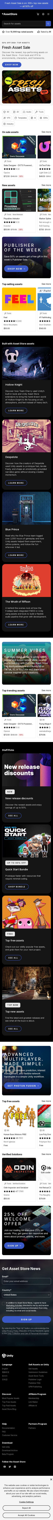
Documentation (8, 1428)
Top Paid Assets (9, 1405)
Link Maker (33, 1402)
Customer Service (9, 1435)
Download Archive (10, 1450)
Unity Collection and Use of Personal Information (27, 1333)
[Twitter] (9, 1466)
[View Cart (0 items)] (38, 14)
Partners (32, 1428)
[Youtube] (4, 1466)
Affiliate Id (33, 1405)
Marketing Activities (14, 1305)
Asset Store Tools (36, 1376)
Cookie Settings (26, 1502)
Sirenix (7, 1195)
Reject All (26, 1508)
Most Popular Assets (10, 1398)
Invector (7, 226)
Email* (5, 1276)
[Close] (51, 1479)
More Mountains (10, 325)
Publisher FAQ (34, 1383)
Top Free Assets (9, 1402)
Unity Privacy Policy (10, 1331)
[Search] (48, 23)
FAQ (4, 1432)
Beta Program (8, 1454)
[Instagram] (14, 1466)
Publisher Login (35, 1379)
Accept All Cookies (26, 1515)
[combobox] (26, 1294)
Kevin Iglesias (9, 1142)
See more (46, 132)
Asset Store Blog (9, 1409)
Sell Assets (33, 1369)
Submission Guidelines (38, 1372)
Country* (6, 1290)
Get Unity (6, 1447)
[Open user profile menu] (43, 14)
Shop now (11, 65)
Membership (34, 1398)
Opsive (7, 173)
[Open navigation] (48, 14)
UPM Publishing (35, 1387)
